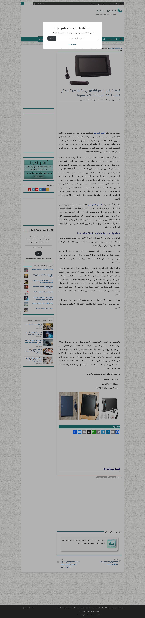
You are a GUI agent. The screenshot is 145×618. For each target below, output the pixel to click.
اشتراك (52, 38)
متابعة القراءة (72, 44)
